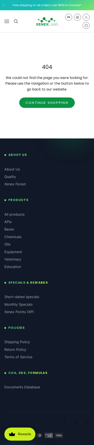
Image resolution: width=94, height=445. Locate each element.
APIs (8, 222)
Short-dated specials (21, 297)
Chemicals (12, 237)
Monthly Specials (18, 304)
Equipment (13, 252)
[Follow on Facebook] (65, 422)
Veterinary (12, 259)
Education (12, 266)
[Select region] (77, 17)
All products (14, 214)
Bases (9, 229)
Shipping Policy (17, 342)
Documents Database (22, 387)
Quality (10, 176)
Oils (7, 244)
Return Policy (15, 349)
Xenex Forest (15, 184)
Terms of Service (18, 357)
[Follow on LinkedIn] (87, 422)
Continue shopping (47, 102)
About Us (12, 169)
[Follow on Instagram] (76, 422)
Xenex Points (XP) (19, 312)
